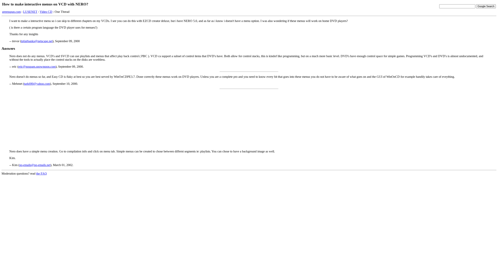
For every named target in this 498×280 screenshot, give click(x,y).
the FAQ (41, 173)
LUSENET (30, 11)
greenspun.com (11, 11)
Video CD (46, 11)
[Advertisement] (249, 119)
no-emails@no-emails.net (34, 165)
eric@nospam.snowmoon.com (37, 66)
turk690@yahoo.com (37, 83)
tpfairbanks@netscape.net (37, 41)
